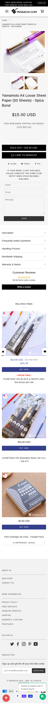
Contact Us (8, 583)
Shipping (6, 615)
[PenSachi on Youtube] (36, 645)
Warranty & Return (12, 620)
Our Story (7, 579)
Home (4, 20)
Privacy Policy (10, 602)
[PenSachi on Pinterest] (30, 645)
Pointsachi (7, 624)
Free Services (9, 607)
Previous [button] (6, 52)
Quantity (24, 134)
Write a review (24, 287)
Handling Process (11, 611)
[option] (24, 52)
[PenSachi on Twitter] (12, 645)
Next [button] (41, 52)
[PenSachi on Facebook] (18, 645)
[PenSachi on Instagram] (24, 645)
